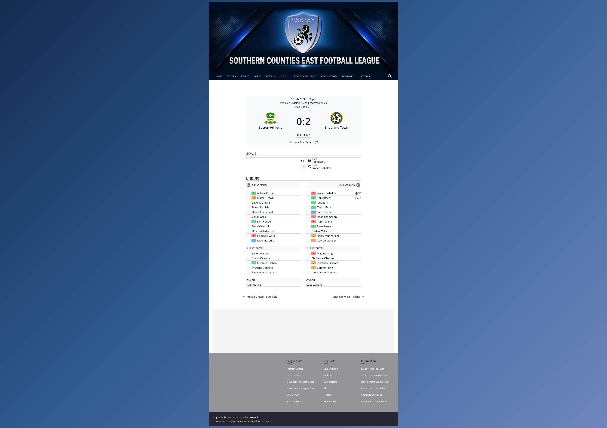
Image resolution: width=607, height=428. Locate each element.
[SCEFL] (303, 11)
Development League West (301, 388)
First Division (293, 375)
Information (349, 76)
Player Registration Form (374, 401)
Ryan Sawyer (324, 226)
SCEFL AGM (293, 394)
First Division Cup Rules (373, 388)
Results (245, 76)
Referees (365, 76)
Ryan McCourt (265, 240)
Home (219, 76)
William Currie (265, 193)
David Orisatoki (261, 226)
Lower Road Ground (303, 142)
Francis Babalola (321, 168)
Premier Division (295, 368)
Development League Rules (375, 381)
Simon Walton (260, 253)
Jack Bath (322, 202)
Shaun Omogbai (261, 258)
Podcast (328, 394)
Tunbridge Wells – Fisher (345, 296)
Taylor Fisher (325, 207)
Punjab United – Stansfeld (262, 296)
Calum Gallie (259, 217)
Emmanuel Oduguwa (264, 272)
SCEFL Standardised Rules (374, 375)
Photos (327, 388)
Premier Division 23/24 (294, 103)
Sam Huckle (264, 221)
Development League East (300, 381)
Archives (328, 375)
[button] (273, 76)
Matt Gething (325, 253)
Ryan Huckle (253, 284)
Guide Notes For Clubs (372, 368)
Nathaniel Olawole (323, 258)
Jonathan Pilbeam (327, 263)
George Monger (326, 240)
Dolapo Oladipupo (263, 231)
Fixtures (231, 76)
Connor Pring (325, 267)
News (269, 76)
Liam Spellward (266, 236)
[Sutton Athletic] (270, 121)
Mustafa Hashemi (267, 263)
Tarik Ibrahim (325, 221)
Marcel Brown (265, 198)
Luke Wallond (314, 284)
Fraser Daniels (260, 207)
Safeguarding (330, 381)
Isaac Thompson (327, 217)
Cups (283, 76)
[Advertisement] (303, 331)
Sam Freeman (325, 212)
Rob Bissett (318, 161)
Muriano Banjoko (262, 267)
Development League (305, 76)
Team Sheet (330, 401)
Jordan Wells (319, 231)
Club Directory (329, 76)
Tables (257, 76)
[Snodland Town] (336, 121)
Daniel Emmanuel (262, 212)
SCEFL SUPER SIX (296, 401)
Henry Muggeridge (328, 236)
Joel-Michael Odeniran (325, 272)
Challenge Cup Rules (371, 394)
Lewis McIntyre (261, 202)
